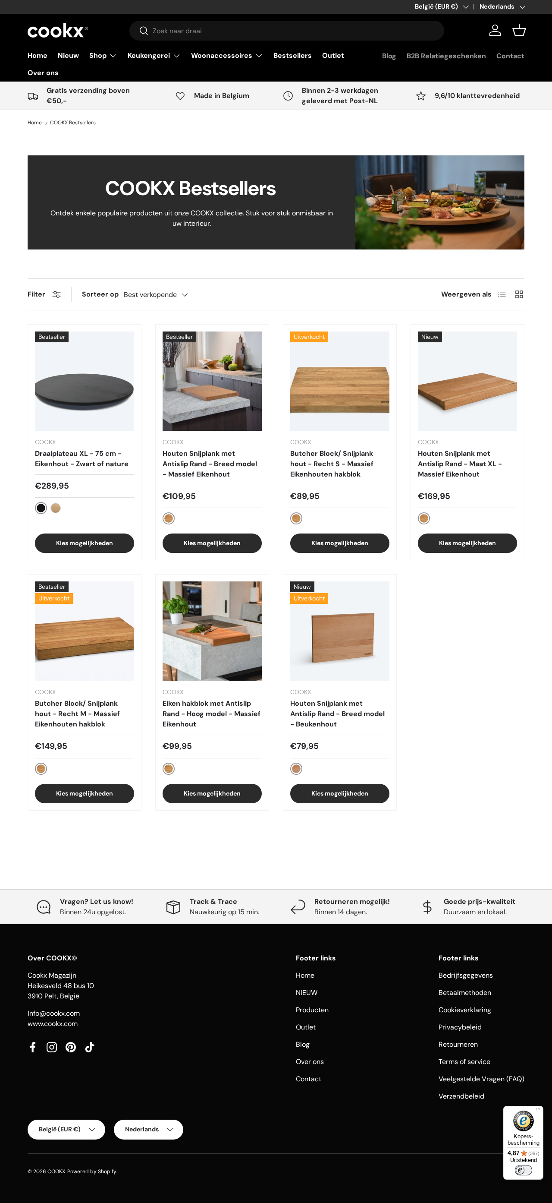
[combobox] (286, 31)
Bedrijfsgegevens (466, 975)
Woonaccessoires (221, 55)
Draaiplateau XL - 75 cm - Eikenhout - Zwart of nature (82, 458)
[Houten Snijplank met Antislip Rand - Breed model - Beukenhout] (339, 631)
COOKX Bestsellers (73, 122)
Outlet (333, 55)
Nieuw (68, 55)
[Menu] (538, 1111)
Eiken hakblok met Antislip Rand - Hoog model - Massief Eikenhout (211, 714)
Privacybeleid (460, 1027)
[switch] (523, 1170)
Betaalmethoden (465, 992)
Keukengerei (149, 55)
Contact (510, 55)
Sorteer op (100, 294)
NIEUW (306, 992)
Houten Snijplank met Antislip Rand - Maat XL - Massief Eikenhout (460, 464)
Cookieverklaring (465, 1009)
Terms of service (464, 1061)
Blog (389, 55)
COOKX (56, 1171)
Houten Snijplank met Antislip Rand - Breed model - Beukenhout (337, 714)
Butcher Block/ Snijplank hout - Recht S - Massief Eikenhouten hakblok (331, 464)
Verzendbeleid (461, 1096)
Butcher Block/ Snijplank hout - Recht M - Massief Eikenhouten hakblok (77, 714)
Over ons (43, 72)
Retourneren (458, 1044)
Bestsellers (292, 55)
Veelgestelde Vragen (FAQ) (481, 1078)
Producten (312, 1009)
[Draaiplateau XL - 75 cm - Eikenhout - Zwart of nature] (84, 381)
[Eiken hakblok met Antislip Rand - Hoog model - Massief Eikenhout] (212, 631)
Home (37, 55)
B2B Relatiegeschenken (446, 55)
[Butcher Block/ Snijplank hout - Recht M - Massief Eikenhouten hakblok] (84, 631)
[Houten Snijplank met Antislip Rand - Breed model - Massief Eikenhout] (212, 381)
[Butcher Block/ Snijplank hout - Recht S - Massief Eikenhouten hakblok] (339, 381)
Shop (98, 55)
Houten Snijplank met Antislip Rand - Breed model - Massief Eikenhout (210, 464)
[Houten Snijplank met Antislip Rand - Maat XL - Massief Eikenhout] (467, 381)
